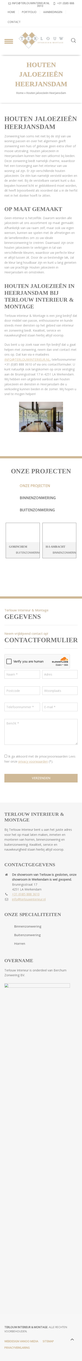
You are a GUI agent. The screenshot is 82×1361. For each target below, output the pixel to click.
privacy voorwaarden (33, 761)
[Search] (73, 40)
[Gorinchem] (23, 532)
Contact (14, 22)
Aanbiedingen (52, 12)
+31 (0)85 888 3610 (55, 4)
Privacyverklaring (17, 1348)
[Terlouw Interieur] (41, 40)
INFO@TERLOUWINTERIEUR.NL (27, 359)
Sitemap (48, 1341)
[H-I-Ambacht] (59, 532)
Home (11, 12)
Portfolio (29, 12)
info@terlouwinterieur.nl (31, 3)
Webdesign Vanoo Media (21, 1341)
